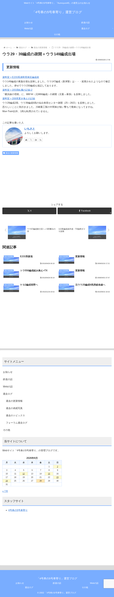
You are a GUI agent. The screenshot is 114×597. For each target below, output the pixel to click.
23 (57, 477)
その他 (6, 430)
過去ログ (7, 394)
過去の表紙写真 (14, 408)
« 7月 (5, 491)
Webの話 (8, 386)
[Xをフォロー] (31, 140)
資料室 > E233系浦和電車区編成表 (20, 77)
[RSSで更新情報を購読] (40, 140)
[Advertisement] (57, 178)
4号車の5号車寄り (18, 510)
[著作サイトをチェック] (26, 140)
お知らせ (7, 372)
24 (7, 481)
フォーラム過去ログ (16, 422)
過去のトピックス (15, 415)
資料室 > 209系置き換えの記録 (18, 98)
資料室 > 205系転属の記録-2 (17, 90)
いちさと (29, 128)
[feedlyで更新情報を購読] (36, 140)
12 (24, 474)
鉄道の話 (7, 379)
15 (49, 474)
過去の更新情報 (12, 153)
